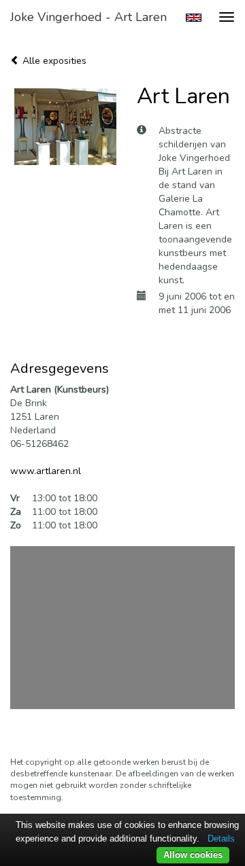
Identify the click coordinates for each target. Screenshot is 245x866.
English (193, 18)
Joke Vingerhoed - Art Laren (88, 17)
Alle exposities (53, 60)
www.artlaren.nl (45, 471)
